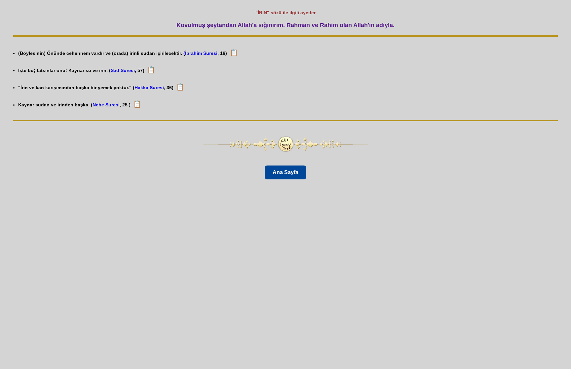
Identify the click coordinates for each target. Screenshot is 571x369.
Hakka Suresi (149, 87)
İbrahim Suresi (201, 53)
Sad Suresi (123, 70)
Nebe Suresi (106, 104)
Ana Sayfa (285, 172)
